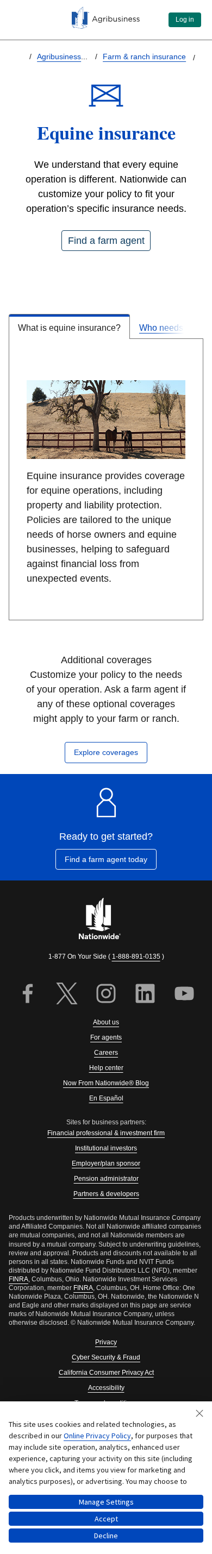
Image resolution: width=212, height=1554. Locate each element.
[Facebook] (28, 995)
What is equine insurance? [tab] (69, 327)
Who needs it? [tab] (167, 327)
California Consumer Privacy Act (106, 1372)
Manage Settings (106, 1502)
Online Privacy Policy (97, 1435)
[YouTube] (184, 995)
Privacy (106, 1342)
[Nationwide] (106, 919)
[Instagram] (106, 995)
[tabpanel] (106, 479)
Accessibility (106, 1388)
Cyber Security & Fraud (106, 1357)
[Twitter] (67, 995)
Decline (106, 1535)
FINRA (18, 1279)
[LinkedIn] (145, 995)
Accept (106, 1519)
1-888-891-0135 (136, 956)
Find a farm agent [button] (106, 240)
